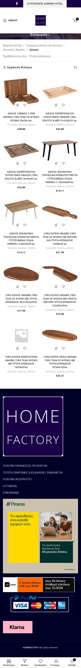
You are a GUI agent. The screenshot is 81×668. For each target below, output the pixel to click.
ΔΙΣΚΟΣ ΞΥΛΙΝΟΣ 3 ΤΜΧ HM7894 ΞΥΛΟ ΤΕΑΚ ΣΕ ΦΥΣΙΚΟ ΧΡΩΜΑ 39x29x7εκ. (21, 117)
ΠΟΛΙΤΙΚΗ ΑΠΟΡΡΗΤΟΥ (17, 479)
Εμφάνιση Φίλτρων (19, 67)
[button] (17, 105)
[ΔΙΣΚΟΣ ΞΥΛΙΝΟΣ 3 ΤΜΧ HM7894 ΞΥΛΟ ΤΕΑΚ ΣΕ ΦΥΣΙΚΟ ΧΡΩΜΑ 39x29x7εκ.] (21, 92)
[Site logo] (40, 20)
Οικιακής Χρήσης (14, 49)
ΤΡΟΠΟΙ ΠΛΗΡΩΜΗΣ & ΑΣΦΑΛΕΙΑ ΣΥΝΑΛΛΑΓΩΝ (33, 472)
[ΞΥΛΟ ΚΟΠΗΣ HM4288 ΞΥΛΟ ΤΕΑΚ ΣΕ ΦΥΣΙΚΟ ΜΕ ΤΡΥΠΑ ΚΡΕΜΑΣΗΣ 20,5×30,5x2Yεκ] (21, 274)
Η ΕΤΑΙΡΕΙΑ (10, 486)
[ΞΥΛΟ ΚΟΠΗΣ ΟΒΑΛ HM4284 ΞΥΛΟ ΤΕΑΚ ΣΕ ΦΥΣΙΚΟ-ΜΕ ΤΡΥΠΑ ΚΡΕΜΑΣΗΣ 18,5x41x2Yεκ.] (59, 335)
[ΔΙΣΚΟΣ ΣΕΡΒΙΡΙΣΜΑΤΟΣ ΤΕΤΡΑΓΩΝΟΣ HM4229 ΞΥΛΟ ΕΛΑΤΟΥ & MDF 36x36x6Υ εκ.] (21, 150)
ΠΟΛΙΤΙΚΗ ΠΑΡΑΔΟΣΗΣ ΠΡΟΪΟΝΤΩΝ (25, 465)
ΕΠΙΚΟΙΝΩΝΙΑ (11, 492)
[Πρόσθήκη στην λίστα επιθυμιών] (24, 105)
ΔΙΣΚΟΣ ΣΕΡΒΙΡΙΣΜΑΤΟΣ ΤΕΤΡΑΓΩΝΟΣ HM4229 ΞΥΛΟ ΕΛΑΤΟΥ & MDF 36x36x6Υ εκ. (21, 175)
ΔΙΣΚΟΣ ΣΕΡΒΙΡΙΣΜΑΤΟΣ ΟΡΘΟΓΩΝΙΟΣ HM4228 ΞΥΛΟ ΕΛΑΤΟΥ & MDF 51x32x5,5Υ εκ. (59, 117)
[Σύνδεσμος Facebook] (17, 4)
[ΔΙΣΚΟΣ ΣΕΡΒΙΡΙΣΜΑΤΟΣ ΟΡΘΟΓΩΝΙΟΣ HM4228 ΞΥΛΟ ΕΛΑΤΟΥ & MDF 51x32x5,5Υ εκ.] (59, 92)
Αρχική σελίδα (12, 45)
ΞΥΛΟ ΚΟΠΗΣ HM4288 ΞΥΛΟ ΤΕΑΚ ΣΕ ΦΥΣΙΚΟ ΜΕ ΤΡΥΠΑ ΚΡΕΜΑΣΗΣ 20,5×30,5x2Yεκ (21, 298)
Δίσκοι (31, 124)
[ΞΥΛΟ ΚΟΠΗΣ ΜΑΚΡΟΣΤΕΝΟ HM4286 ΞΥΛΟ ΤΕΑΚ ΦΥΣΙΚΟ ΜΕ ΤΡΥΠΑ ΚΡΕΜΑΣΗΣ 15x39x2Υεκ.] (21, 335)
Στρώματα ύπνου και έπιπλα (44, 45)
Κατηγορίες (38, 34)
